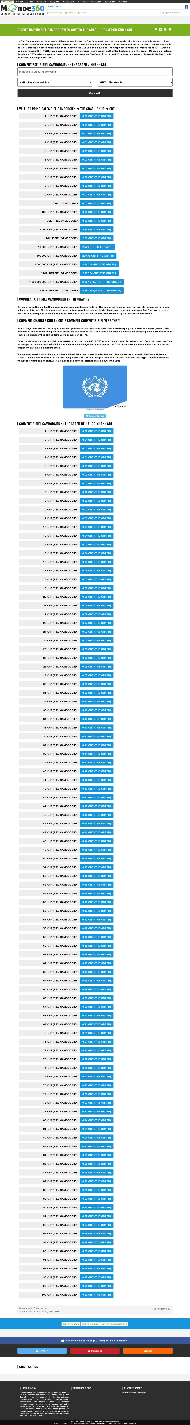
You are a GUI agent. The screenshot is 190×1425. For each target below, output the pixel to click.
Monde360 (7, 2)
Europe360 (54, 2)
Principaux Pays (55, 13)
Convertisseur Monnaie (114, 1324)
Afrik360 (19, 2)
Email (149, 1350)
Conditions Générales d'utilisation (82, 1423)
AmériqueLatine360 (71, 2)
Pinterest (96, 1350)
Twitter (43, 1350)
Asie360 (29, 2)
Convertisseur (71, 1324)
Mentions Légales (60, 1423)
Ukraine (50, 6)
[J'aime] (156, 30)
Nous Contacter (130, 1423)
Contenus (71, 13)
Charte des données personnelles (109, 1423)
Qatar (58, 6)
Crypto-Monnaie (90, 1324)
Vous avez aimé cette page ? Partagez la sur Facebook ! (96, 1340)
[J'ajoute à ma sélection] (160, 30)
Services (82, 13)
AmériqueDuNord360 (92, 2)
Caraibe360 (41, 2)
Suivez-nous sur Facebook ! (134, 1392)
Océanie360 (110, 2)
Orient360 (122, 2)
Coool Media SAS (77, 1421)
